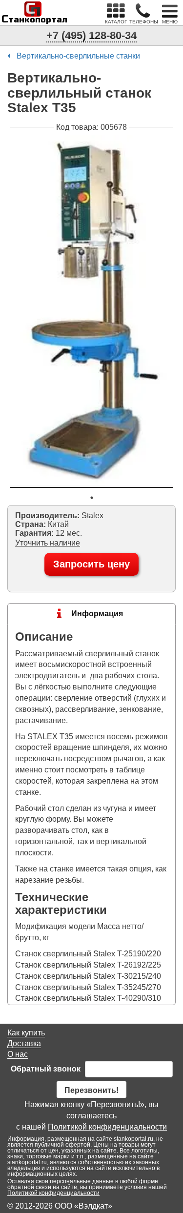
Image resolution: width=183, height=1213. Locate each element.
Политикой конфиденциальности (107, 1127)
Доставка (24, 1043)
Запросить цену (91, 564)
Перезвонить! (91, 1090)
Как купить (26, 1033)
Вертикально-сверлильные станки (78, 56)
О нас (17, 1054)
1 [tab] (92, 498)
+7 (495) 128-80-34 (91, 35)
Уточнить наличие (47, 543)
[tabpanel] (91, 311)
